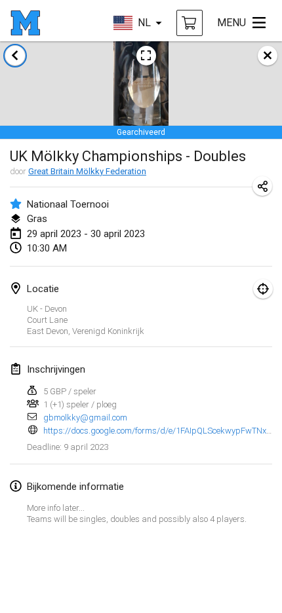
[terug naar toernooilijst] (15, 55)
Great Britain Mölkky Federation (87, 171)
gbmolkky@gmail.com (85, 417)
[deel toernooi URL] (262, 186)
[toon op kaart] (263, 289)
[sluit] (267, 55)
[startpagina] (25, 23)
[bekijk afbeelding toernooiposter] (146, 55)
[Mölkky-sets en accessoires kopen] (189, 23)
